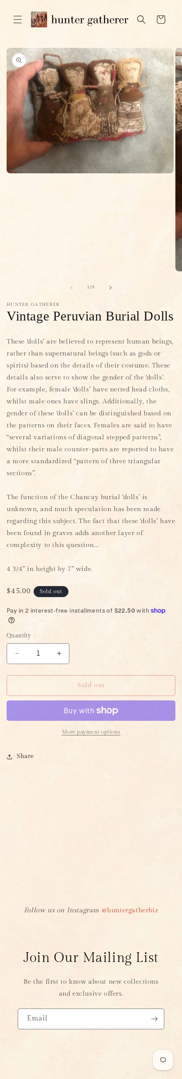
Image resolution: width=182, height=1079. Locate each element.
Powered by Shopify (123, 1075)
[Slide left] (71, 287)
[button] (17, 19)
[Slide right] (110, 287)
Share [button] (25, 756)
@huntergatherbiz (130, 910)
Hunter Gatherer (75, 1075)
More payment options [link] (91, 732)
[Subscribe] (154, 1019)
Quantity (19, 635)
